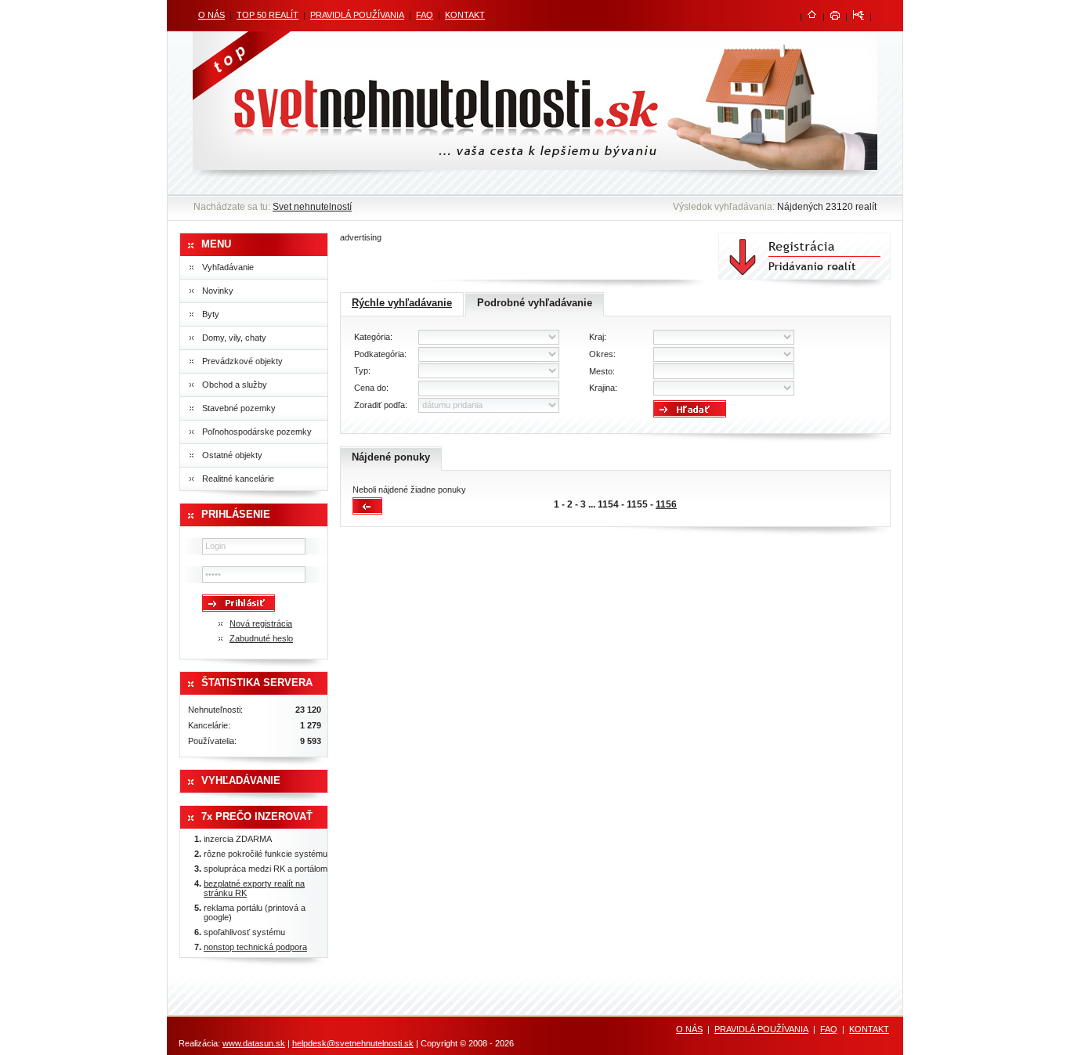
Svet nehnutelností (312, 206)
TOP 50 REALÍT (267, 15)
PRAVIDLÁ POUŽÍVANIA (357, 15)
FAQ (424, 15)
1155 (637, 504)
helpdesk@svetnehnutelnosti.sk (353, 1043)
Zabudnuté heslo (261, 638)
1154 (608, 504)
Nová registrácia (261, 623)
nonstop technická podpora (255, 947)
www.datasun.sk (253, 1043)
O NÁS (211, 15)
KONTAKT (465, 15)
